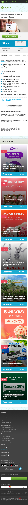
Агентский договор (6, 436)
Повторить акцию (10, 36)
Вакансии (4, 418)
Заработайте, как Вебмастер (9, 429)
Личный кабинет (26, 1)
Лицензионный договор (8, 438)
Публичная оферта (6, 440)
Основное (4, 55)
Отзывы (17, 55)
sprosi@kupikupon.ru (6, 447)
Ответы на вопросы (6, 422)
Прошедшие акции (6, 431)
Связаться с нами (5, 449)
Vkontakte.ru (4, 455)
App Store (5, 465)
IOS (21, 60)
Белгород (14, 1)
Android (3, 61)
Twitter (6, 455)
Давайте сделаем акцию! (8, 427)
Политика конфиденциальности (10, 442)
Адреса (11, 55)
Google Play (14, 465)
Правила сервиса (6, 420)
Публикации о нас (6, 417)
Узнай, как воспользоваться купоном (13, 99)
